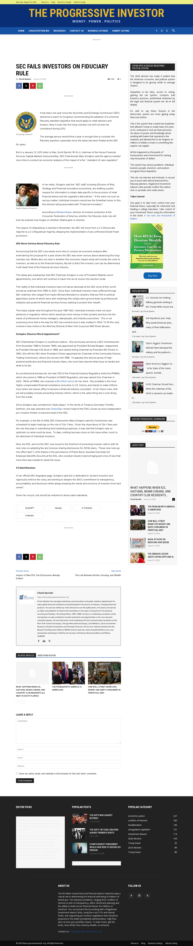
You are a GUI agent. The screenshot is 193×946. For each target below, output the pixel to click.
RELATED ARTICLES (26, 655)
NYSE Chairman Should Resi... (160, 384)
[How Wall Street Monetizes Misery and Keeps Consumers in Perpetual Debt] (104, 673)
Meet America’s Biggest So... (159, 363)
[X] (167, 30)
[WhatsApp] (40, 86)
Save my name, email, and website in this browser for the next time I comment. (58, 773)
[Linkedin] (45, 641)
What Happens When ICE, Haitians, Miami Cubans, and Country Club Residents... (150, 491)
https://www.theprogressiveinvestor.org (53, 597)
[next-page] (23, 702)
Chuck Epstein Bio (39, 30)
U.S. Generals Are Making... (159, 297)
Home (21, 30)
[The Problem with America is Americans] (68, 673)
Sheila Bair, (57, 408)
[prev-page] (18, 702)
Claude (58, 508)
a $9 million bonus (65, 381)
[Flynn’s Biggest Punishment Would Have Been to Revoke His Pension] (79, 848)
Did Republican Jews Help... (159, 318)
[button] (173, 31)
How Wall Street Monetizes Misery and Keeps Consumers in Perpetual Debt (104, 690)
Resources (60, 30)
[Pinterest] (33, 86)
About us (45, 2)
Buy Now (152, 275)
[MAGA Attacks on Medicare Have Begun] (137, 543)
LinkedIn (29, 515)
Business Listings (64, 2)
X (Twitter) (87, 508)
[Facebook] (156, 30)
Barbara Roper (64, 212)
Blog (53, 2)
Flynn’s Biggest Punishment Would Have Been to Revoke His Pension (105, 847)
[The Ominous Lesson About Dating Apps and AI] (137, 557)
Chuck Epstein (25, 79)
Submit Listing (79, 2)
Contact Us (77, 30)
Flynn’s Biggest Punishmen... (159, 343)
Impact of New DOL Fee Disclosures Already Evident (38, 577)
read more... (24, 861)
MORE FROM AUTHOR (47, 655)
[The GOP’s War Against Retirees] (79, 819)
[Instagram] (162, 30)
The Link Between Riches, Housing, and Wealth (98, 575)
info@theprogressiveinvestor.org (85, 931)
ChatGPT (29, 508)
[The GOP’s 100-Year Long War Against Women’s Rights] (78, 833)
